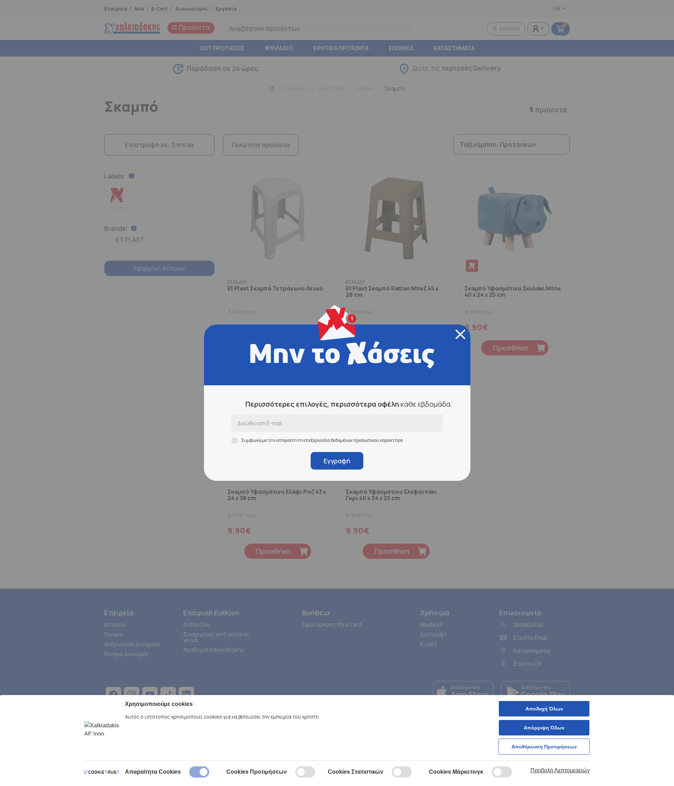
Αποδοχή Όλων (544, 709)
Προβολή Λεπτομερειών (560, 770)
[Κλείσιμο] (460, 334)
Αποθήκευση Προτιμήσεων (544, 746)
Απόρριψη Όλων (544, 728)
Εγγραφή (337, 461)
